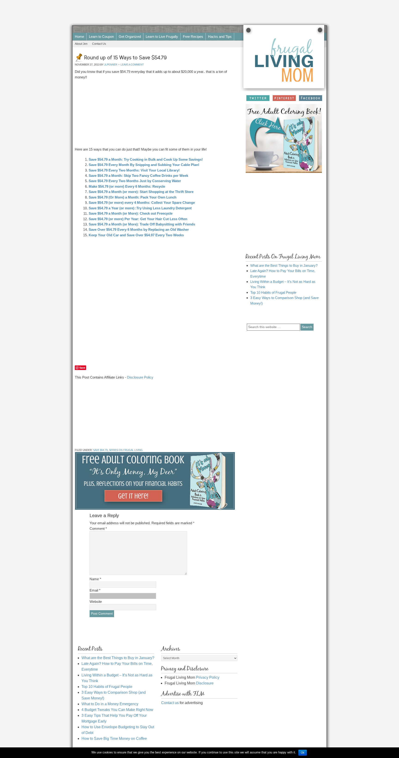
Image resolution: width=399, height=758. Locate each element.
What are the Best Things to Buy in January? (283, 265)
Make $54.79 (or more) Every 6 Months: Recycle (127, 186)
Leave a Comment (132, 64)
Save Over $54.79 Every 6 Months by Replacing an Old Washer (139, 229)
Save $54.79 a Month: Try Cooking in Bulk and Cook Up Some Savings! (146, 159)
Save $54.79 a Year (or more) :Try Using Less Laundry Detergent (140, 208)
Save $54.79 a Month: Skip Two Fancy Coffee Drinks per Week (138, 176)
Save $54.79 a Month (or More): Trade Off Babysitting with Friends (142, 224)
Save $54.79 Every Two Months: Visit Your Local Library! (134, 170)
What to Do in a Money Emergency (110, 704)
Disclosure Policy (140, 377)
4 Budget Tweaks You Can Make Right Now (117, 710)
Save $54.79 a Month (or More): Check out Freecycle (130, 213)
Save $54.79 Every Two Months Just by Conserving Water (135, 181)
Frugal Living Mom (188, 29)
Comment (98, 528)
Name (95, 579)
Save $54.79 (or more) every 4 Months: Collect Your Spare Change (142, 202)
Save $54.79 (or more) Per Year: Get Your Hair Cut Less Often (138, 219)
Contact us (170, 703)
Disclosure (205, 683)
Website (96, 602)
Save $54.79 (100, 450)
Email (95, 590)
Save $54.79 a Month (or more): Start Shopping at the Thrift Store (141, 192)
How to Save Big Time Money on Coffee (114, 738)
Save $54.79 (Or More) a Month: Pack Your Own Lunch (132, 197)
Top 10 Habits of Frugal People (273, 292)
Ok (302, 752)
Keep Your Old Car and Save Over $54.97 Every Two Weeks (136, 235)
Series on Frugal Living (126, 450)
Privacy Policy (207, 677)
